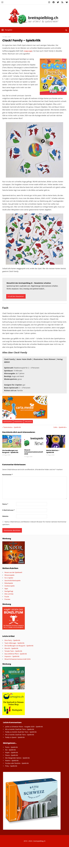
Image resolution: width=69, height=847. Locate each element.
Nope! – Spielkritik (11, 752)
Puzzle (6, 596)
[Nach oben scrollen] (66, 844)
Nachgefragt (8, 591)
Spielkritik (28, 421)
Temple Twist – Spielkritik (13, 651)
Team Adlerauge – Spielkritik (14, 643)
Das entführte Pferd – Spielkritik (15, 654)
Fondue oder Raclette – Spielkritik (17, 763)
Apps (6, 588)
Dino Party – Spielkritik (12, 640)
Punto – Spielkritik (11, 747)
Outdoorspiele (9, 586)
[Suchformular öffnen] (66, 30)
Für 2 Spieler (8, 578)
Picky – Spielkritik (11, 766)
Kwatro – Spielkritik (12, 760)
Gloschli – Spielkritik (11, 648)
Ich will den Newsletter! (16, 296)
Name (5, 504)
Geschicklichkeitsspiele (12, 580)
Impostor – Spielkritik (11, 656)
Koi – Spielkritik (10, 750)
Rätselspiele (8, 583)
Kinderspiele (18, 421)
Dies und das (8, 594)
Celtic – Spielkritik (59, 427)
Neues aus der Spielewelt (13, 572)
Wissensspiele (9, 575)
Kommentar (7, 474)
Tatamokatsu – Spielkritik (12, 427)
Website (5, 516)
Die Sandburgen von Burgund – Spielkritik (10, 451)
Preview (7, 599)
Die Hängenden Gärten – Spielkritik (17, 758)
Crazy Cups (28, 51)
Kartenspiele (7, 421)
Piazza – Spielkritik (11, 755)
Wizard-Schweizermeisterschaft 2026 (33, 452)
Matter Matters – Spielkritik (52, 451)
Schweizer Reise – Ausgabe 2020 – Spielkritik (27, 727)
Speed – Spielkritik (18, 737)
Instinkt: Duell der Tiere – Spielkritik (21, 729)
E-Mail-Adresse (8, 510)
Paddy (7, 732)
